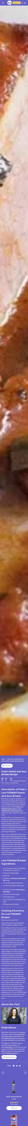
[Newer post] (25, 1072)
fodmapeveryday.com (9, 1057)
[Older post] (2, 1072)
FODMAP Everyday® (9, 1038)
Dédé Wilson (9, 1047)
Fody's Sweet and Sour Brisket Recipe (12, 761)
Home (3, 759)
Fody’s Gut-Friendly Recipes (15, 759)
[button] (22, 2)
